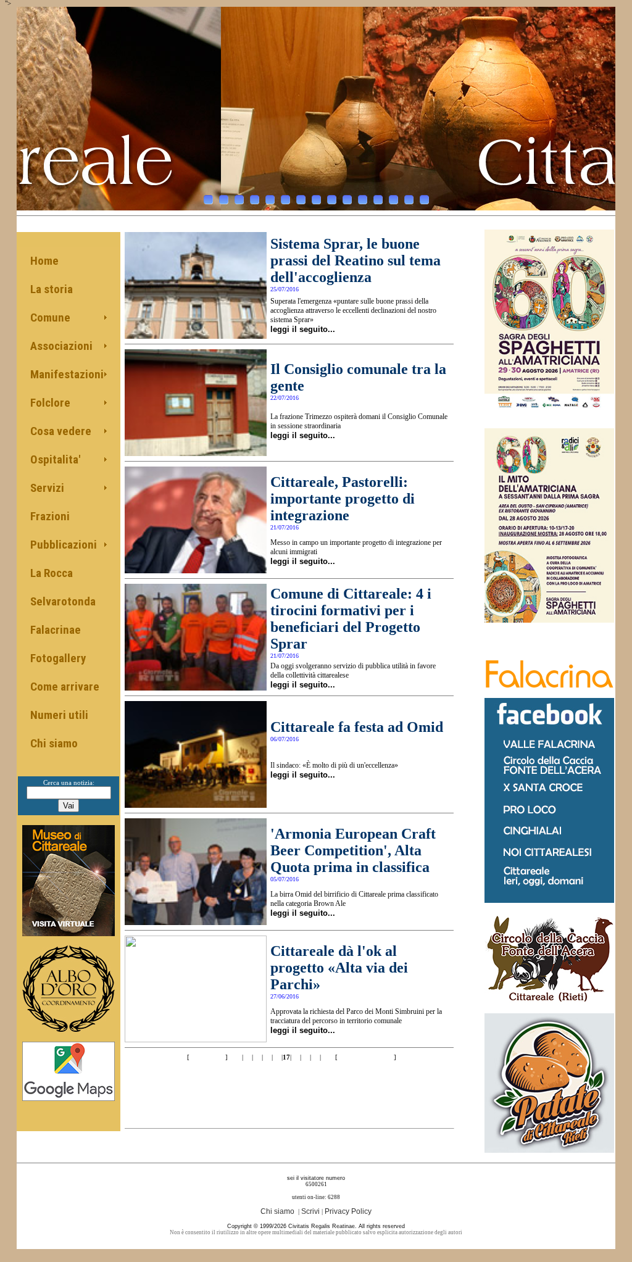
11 (362, 199)
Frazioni (50, 516)
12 (378, 199)
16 (277, 1057)
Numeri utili (59, 715)
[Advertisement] (289, 1086)
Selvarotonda (63, 601)
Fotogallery (58, 658)
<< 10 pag (206, 1057)
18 (295, 1057)
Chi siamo (54, 743)
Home (44, 261)
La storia (51, 289)
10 (347, 199)
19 (305, 1057)
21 (325, 1057)
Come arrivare (64, 686)
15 (424, 199)
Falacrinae (55, 630)
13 (393, 199)
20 (315, 1057)
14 (409, 199)
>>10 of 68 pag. (365, 1057)
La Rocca (51, 573)
